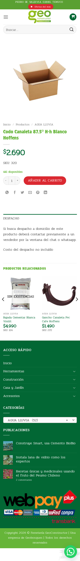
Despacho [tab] (11, 218)
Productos (22, 124)
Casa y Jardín (13, 387)
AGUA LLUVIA (44, 124)
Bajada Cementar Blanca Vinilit (19, 319)
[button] (5, 17)
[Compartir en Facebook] (14, 192)
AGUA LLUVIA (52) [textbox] (38, 420)
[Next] (76, 307)
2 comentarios (30, 480)
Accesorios (11, 395)
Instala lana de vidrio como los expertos (40, 459)
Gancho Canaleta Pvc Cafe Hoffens (56, 319)
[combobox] (40, 420)
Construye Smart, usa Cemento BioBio (46, 443)
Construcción (13, 379)
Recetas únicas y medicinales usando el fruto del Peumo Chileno (45, 473)
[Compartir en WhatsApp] (7, 192)
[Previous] (3, 307)
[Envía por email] (30, 192)
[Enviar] (71, 30)
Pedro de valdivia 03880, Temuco (39, 2)
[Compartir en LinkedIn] (45, 192)
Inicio (7, 124)
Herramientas (13, 371)
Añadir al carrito (45, 180)
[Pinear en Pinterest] (37, 192)
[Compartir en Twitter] (22, 192)
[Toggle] (74, 371)
